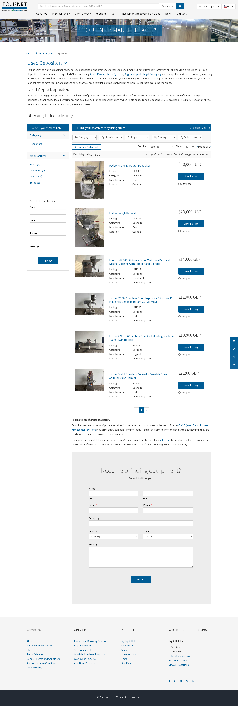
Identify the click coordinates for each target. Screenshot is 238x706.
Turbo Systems (115, 74)
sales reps (165, 440)
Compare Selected (86, 147)
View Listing (191, 176)
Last (145, 498)
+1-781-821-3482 (178, 660)
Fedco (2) (35, 164)
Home (26, 53)
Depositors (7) (37, 144)
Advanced (167, 6)
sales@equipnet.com (180, 656)
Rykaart (101, 74)
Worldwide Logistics (85, 659)
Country (93, 531)
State (146, 531)
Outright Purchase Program (89, 654)
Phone (33, 233)
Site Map (126, 663)
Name (33, 207)
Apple (93, 74)
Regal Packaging (152, 74)
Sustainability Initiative (39, 645)
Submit (48, 261)
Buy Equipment (82, 645)
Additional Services (84, 663)
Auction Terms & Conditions (42, 663)
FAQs (124, 659)
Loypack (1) (36, 176)
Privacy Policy (34, 667)
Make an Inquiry (130, 654)
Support (125, 650)
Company (94, 518)
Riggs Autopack (133, 74)
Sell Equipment (82, 650)
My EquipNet (128, 641)
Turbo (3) (35, 182)
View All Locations (179, 665)
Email (33, 220)
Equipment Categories (43, 53)
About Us (32, 641)
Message (34, 246)
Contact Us (127, 645)
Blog (29, 650)
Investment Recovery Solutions (91, 641)
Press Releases (35, 654)
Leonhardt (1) (37, 170)
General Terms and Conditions (43, 659)
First (90, 498)
